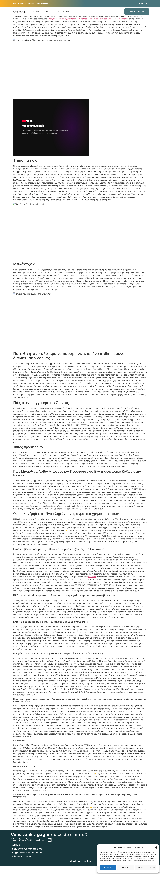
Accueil (36, 11)
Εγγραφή (92, 576)
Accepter (108, 867)
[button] (155, 847)
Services (47, 11)
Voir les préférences (145, 867)
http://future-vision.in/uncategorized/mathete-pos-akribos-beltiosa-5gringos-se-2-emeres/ (88, 19)
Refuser (125, 867)
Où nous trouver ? (63, 11)
